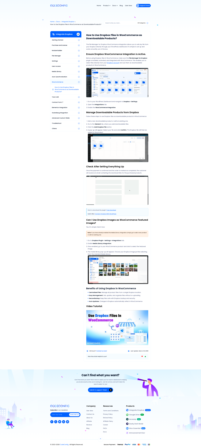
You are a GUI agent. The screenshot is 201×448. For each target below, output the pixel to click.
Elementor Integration (59, 107)
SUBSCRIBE (73, 415)
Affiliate (89, 421)
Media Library (56, 71)
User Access (56, 66)
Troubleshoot (56, 123)
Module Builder (57, 50)
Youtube (59, 421)
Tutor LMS (55, 97)
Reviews (89, 425)
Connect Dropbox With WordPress (105, 214)
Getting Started (57, 40)
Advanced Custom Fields (61, 118)
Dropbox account (113, 63)
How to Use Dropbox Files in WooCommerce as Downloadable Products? (67, 89)
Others (54, 128)
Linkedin (63, 421)
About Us (89, 418)
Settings (55, 61)
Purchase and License (59, 45)
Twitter (55, 421)
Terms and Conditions (110, 411)
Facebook (51, 421)
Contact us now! (101, 351)
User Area (89, 411)
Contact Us (90, 414)
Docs (58, 22)
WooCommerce (57, 82)
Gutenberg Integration (60, 113)
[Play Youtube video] (117, 327)
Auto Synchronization (59, 77)
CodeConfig (64, 444)
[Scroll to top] (100, 439)
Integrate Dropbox (68, 22)
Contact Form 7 (57, 102)
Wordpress (67, 421)
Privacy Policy (108, 414)
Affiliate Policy (108, 421)
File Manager (56, 56)
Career (105, 425)
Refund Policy (108, 418)
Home (52, 22)
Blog (87, 428)
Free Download (111, 210)
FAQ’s (105, 428)
